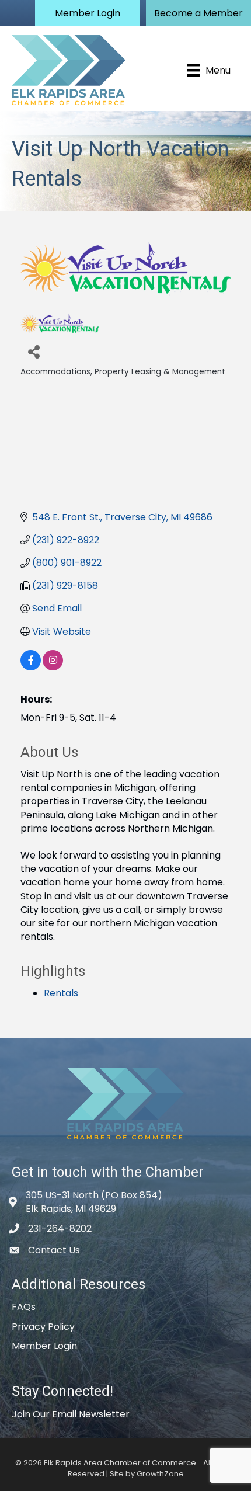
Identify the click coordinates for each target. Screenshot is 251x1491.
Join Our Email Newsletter (71, 1414)
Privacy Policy (43, 1326)
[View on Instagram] (53, 667)
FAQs (24, 1306)
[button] (87, 13)
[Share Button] (33, 351)
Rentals (61, 993)
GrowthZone (160, 1473)
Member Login (44, 1346)
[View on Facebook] (30, 667)
